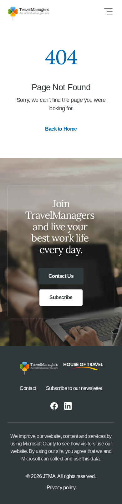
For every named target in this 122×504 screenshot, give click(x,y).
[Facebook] (54, 406)
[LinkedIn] (68, 406)
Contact (28, 388)
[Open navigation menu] (108, 11)
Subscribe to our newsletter (74, 388)
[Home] (34, 11)
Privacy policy (61, 487)
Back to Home (61, 129)
